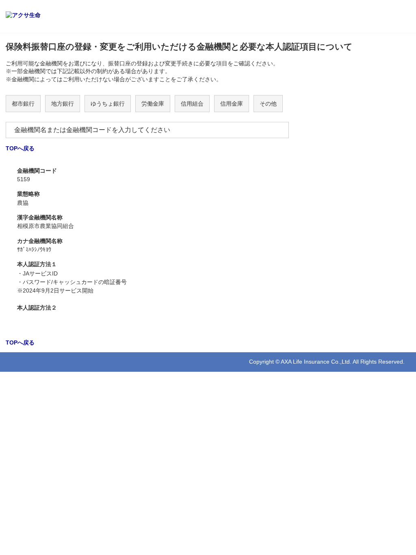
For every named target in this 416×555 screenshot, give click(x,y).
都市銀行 (23, 103)
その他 (268, 103)
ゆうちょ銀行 (108, 103)
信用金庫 (231, 103)
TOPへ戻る (20, 148)
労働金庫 (152, 103)
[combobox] (147, 130)
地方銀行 (62, 103)
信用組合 (192, 103)
